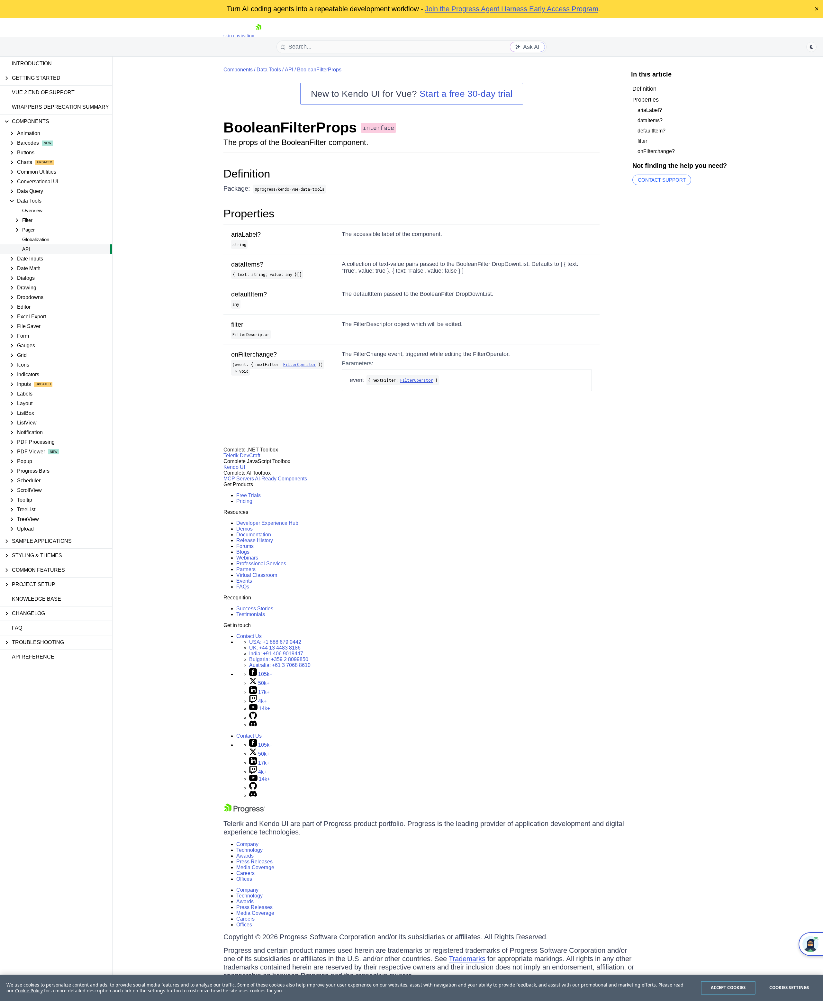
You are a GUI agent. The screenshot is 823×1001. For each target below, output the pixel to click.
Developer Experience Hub (267, 523)
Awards (245, 856)
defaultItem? (249, 294)
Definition (246, 173)
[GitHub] (253, 717)
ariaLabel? (246, 234)
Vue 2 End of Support (43, 92)
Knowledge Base (36, 599)
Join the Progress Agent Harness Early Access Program (511, 9)
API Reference (33, 657)
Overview (32, 210)
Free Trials (248, 495)
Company (247, 844)
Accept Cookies (728, 987)
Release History (254, 540)
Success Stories (254, 608)
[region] (411, 988)
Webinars (247, 557)
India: (276, 653)
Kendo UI (234, 467)
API (26, 249)
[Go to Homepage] (258, 35)
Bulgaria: (278, 659)
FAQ (17, 628)
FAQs (242, 586)
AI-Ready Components (281, 478)
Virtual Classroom (256, 575)
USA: (275, 642)
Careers (245, 873)
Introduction (32, 63)
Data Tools (269, 69)
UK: (275, 648)
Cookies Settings (789, 987)
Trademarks (467, 959)
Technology (249, 850)
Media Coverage (255, 867)
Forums (245, 546)
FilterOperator (299, 364)
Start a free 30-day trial (466, 94)
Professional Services (261, 563)
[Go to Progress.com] (244, 811)
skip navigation (238, 35)
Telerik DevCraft (241, 455)
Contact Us (249, 636)
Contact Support (662, 180)
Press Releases (254, 861)
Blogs (242, 552)
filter (237, 324)
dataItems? (247, 264)
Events (244, 581)
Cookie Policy (29, 990)
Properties (249, 213)
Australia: (280, 665)
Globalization (35, 239)
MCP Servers (238, 478)
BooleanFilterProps (319, 69)
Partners (246, 569)
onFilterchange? (254, 354)
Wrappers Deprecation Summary (60, 107)
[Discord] (253, 725)
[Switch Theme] (811, 47)
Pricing (244, 501)
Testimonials (250, 614)
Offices (244, 879)
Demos (244, 529)
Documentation (253, 534)
